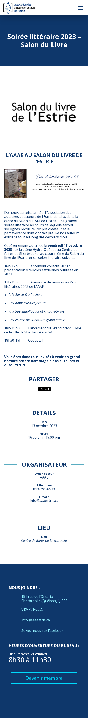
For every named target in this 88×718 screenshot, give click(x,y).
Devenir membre (44, 678)
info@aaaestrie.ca (35, 620)
